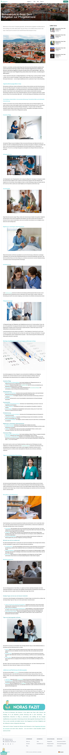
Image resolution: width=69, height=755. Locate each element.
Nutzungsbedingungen (61, 743)
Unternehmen (50, 745)
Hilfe (38, 1)
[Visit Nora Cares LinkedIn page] (5, 744)
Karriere (28, 743)
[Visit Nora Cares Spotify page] (10, 744)
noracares (31, 752)
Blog (34, 1)
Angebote (29, 1)
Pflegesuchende (50, 743)
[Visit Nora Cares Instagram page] (8, 744)
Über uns (42, 1)
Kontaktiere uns (40, 743)
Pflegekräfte (49, 741)
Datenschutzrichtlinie (61, 741)
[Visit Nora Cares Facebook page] (3, 744)
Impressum (59, 745)
